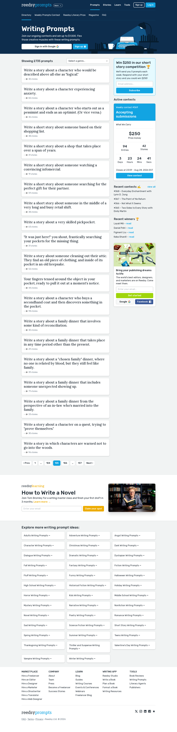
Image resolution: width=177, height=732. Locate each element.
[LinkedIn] (145, 711)
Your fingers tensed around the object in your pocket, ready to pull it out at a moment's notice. (62, 281)
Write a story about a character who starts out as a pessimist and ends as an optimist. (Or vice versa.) (64, 110)
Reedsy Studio (110, 675)
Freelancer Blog (84, 695)
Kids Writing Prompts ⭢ (81, 595)
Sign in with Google (45, 46)
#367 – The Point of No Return (130, 199)
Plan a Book (109, 683)
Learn (117, 5)
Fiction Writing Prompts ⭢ (127, 565)
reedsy (37, 5)
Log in (150, 5)
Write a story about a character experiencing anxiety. (59, 91)
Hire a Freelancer (30, 675)
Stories (107, 5)
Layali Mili (119, 223)
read (128, 223)
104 (48, 463)
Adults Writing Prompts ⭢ (37, 535)
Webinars (80, 691)
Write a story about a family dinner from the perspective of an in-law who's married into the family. (61, 405)
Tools (127, 5)
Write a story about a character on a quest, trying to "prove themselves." (65, 426)
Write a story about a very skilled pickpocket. (60, 222)
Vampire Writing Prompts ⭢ (38, 658)
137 (80, 463)
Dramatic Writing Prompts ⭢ (83, 555)
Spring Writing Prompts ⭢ (37, 635)
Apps (56, 5)
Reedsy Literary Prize (74, 15)
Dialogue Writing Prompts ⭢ (38, 555)
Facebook (142, 301)
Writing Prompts (138, 679)
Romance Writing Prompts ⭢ (129, 615)
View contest (134, 175)
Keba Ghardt (120, 236)
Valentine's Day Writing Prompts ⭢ (132, 645)
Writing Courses (84, 683)
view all (151, 186)
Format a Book (110, 687)
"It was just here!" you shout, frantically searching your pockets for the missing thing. (63, 239)
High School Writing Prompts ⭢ (40, 585)
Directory (26, 15)
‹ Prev (26, 463)
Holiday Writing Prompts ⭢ (128, 585)
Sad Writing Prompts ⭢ (35, 625)
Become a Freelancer (59, 687)
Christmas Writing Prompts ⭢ (84, 545)
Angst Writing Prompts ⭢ (127, 535)
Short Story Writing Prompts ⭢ (130, 625)
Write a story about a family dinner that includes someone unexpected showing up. (62, 384)
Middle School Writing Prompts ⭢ (131, 595)
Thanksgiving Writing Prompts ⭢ (40, 645)
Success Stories (57, 691)
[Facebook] (149, 711)
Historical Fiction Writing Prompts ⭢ (87, 585)
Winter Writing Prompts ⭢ (82, 658)
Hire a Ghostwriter (31, 691)
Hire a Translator (30, 695)
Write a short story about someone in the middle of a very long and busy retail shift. (65, 205)
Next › (89, 463)
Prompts (95, 5)
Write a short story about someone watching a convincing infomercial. (60, 167)
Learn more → (42, 501)
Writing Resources (112, 691)
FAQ (104, 15)
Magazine (94, 15)
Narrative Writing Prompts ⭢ (83, 605)
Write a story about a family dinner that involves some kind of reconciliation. (62, 323)
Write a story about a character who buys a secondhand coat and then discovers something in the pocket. (63, 302)
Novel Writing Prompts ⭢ (36, 615)
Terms (31, 719)
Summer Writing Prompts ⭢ (83, 635)
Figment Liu (120, 232)
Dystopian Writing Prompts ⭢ (129, 555)
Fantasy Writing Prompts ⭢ (83, 565)
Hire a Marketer (29, 687)
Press (51, 683)
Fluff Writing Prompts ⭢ (36, 575)
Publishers (135, 687)
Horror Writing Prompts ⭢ (37, 595)
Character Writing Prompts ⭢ (39, 545)
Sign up (139, 5)
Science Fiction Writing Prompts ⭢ (87, 625)
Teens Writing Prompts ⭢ (127, 635)
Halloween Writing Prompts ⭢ (129, 575)
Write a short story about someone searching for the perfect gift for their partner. (65, 186)
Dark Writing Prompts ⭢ (126, 545)
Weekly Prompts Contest (47, 15)
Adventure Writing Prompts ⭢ (84, 535)
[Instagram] (140, 711)
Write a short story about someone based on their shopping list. (63, 129)
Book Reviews (137, 675)
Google (123, 301)
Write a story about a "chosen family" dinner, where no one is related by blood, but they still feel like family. (64, 363)
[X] (136, 711)
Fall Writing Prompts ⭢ (35, 565)
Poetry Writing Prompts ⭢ (82, 615)
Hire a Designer (29, 683)
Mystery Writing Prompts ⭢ (38, 605)
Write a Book (109, 679)
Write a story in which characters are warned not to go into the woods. (65, 445)
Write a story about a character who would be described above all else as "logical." (60, 72)
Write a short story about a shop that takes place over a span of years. (62, 148)
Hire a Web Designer (32, 699)
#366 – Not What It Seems (127, 203)
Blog (78, 675)
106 (65, 463)
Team (51, 679)
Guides (79, 679)
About (52, 675)
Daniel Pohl (119, 228)
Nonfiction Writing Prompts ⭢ (129, 605)
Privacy (39, 719)
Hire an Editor (29, 679)
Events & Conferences (87, 687)
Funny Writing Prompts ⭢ (82, 575)
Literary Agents (138, 683)
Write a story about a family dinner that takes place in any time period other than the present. (64, 342)
